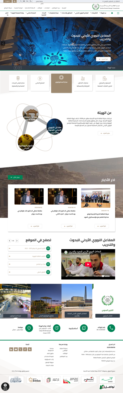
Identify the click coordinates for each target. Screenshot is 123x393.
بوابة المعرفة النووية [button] (17, 13)
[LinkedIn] (11, 349)
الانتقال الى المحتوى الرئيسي (112, 1)
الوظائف (39, 8)
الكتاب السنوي (107, 315)
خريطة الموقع (8, 8)
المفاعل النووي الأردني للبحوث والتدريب (77, 314)
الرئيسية (64, 8)
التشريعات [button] (94, 13)
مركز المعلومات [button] (54, 13)
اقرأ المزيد (104, 58)
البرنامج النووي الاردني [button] (81, 13)
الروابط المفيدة (18, 8)
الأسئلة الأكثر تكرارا (30, 8)
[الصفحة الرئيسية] (112, 13)
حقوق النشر (50, 353)
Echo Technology (16, 371)
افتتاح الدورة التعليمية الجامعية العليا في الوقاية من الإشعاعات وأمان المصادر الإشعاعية (75, 67)
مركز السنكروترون (15, 315)
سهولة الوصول (49, 362)
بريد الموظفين (56, 8)
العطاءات (47, 8)
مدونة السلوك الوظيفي (63, 349)
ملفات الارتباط (50, 365)
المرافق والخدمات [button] (67, 13)
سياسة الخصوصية (51, 349)
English (7, 1)
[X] (21, 1)
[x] (21, 349)
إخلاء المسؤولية (49, 359)
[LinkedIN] (27, 1)
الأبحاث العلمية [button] (44, 14)
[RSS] (30, 1)
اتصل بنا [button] (6, 14)
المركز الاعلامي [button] (31, 13)
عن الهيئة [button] (103, 13)
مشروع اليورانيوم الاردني (46, 315)
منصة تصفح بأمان (39, 2)
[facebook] (18, 1)
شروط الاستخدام (49, 356)
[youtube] (24, 1)
